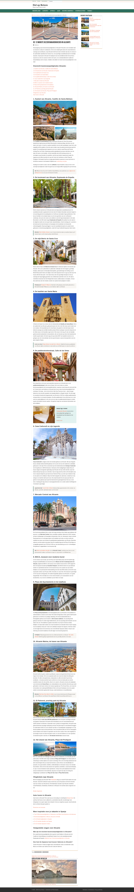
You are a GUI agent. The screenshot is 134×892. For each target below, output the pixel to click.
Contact (38, 1)
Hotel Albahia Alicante (44, 232)
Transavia (53, 779)
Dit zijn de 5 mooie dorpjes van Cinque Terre (94, 44)
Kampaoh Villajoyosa (46, 285)
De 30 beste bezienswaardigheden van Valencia (44, 884)
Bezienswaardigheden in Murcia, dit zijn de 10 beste (47, 816)
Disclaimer (85, 889)
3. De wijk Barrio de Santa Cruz (41, 72)
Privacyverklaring (98, 889)
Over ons (34, 1)
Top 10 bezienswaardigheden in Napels (95, 19)
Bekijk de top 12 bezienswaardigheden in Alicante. (57, 838)
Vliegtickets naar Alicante (39, 92)
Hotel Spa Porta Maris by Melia (46, 694)
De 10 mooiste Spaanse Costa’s (42, 823)
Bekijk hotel (59, 420)
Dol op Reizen (40, 5)
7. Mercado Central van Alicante (41, 80)
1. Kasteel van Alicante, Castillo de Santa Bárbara (45, 68)
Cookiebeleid (91, 889)
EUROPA (45, 10)
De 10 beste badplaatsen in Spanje (43, 819)
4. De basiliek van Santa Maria (40, 74)
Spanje (38, 15)
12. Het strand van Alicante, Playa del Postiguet (45, 90)
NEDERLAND (36, 10)
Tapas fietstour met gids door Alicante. (51, 344)
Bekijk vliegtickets (37, 791)
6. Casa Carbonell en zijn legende (41, 78)
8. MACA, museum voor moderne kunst (42, 82)
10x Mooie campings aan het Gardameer (95, 31)
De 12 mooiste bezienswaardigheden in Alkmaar (44, 855)
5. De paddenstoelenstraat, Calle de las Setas (44, 76)
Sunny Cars (70, 798)
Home (34, 15)
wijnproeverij (72, 171)
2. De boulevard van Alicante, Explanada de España (46, 70)
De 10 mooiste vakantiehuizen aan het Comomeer (45, 857)
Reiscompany (55, 889)
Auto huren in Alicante (38, 94)
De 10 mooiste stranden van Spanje (43, 821)
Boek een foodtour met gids (43, 550)
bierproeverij (39, 172)
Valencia (42, 15)
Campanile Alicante (62, 411)
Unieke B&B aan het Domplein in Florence (95, 37)
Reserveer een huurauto (39, 807)
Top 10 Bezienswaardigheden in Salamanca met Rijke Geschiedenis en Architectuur (55, 814)
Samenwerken (44, 1)
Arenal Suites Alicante (47, 488)
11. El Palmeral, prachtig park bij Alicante (43, 88)
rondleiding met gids (62, 161)
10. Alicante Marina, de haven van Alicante (43, 86)
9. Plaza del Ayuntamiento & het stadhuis (43, 84)
